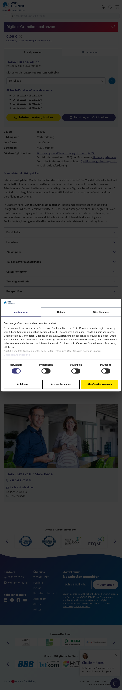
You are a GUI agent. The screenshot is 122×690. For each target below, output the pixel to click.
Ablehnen (22, 384)
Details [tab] (61, 312)
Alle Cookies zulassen (99, 384)
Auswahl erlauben (61, 384)
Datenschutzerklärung (17, 354)
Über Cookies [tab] (100, 312)
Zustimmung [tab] (21, 312)
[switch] (46, 371)
